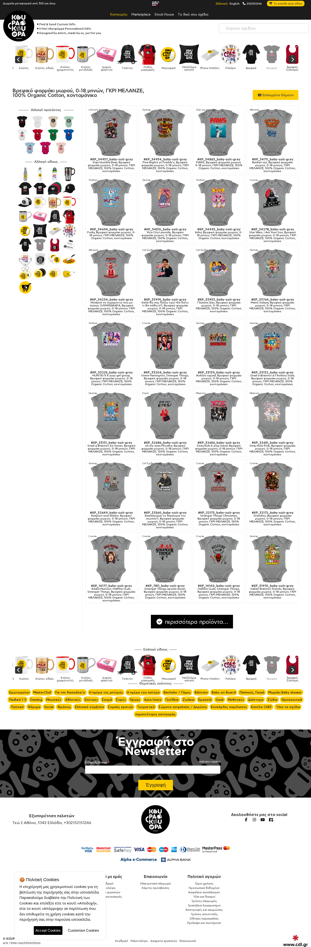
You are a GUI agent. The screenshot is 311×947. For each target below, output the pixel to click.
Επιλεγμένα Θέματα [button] (278, 95)
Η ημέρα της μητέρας (106, 692)
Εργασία (205, 700)
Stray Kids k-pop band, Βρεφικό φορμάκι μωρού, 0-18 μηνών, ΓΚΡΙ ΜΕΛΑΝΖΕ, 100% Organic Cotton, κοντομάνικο (218, 448)
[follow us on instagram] (254, 819)
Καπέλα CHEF (261, 707)
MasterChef (42, 692)
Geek (220, 700)
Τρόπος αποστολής (204, 914)
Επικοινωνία (155, 876)
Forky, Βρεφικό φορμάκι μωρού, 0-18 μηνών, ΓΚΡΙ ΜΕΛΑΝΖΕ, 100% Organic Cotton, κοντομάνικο (111, 234)
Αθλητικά (254, 109)
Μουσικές (201, 393)
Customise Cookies (83, 930)
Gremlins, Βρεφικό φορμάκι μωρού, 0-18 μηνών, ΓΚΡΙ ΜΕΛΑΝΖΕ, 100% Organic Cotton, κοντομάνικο (273, 518)
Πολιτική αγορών (204, 876)
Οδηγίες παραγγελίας (204, 918)
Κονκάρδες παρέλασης (229, 707)
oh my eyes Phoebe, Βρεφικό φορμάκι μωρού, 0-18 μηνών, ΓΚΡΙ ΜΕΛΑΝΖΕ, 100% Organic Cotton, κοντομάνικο (165, 448)
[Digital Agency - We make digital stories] (295, 941)
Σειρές (145, 393)
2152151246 (254, 3)
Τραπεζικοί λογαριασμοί (204, 905)
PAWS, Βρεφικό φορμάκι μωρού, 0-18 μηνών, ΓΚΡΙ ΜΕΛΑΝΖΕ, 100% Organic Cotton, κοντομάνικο (218, 164)
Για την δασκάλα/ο (70, 692)
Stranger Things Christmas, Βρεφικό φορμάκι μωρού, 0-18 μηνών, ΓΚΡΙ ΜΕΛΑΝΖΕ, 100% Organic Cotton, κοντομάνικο (219, 518)
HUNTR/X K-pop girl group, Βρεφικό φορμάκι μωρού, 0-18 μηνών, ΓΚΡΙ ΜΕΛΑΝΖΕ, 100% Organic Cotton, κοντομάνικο (111, 378)
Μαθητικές (236, 700)
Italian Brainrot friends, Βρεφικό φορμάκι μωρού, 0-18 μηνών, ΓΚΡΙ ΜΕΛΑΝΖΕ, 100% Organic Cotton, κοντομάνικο (272, 591)
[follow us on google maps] (270, 819)
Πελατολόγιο (107, 888)
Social (48, 707)
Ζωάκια (188, 700)
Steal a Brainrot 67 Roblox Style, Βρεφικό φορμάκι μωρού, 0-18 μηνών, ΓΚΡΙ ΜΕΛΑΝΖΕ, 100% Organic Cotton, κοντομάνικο (272, 378)
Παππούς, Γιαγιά (252, 692)
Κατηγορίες (119, 14)
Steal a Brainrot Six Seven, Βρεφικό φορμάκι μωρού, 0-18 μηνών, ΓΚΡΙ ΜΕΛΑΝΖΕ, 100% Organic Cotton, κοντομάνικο (111, 448)
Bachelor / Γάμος (177, 692)
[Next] (292, 59)
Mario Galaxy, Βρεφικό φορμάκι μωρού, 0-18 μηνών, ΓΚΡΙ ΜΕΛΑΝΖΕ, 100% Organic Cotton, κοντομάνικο (273, 305)
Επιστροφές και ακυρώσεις (204, 910)
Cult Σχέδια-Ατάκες (152, 250)
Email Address (97, 762)
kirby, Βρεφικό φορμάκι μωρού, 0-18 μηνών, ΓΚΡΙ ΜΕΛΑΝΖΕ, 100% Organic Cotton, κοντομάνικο (218, 234)
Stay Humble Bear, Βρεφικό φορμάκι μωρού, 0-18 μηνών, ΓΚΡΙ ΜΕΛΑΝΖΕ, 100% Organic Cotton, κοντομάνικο (111, 165)
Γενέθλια (172, 700)
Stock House (164, 14)
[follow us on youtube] (262, 819)
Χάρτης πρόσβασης (155, 888)
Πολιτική (17, 707)
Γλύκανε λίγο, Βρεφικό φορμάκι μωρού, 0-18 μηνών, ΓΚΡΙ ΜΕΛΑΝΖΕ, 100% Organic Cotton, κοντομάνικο (219, 305)
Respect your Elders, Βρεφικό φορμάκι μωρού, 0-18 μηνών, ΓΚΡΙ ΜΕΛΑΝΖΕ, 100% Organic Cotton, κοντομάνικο (111, 518)
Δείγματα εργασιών (107, 892)
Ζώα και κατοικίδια (206, 109)
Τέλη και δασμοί (204, 896)
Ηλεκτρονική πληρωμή (155, 883)
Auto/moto (153, 700)
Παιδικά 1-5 (17, 700)
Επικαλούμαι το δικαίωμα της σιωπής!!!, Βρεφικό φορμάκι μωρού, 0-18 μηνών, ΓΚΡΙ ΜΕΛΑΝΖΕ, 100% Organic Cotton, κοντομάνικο (165, 520)
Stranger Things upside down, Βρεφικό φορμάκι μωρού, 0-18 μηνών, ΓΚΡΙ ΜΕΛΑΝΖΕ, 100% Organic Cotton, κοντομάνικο (165, 591)
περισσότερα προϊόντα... (195, 621)
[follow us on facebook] (246, 819)
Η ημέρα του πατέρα (143, 692)
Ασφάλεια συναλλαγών (204, 892)
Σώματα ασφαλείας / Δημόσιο (183, 707)
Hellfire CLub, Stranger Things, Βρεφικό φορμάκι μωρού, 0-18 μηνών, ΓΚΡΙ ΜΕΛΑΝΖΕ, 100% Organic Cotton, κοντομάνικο (219, 591)
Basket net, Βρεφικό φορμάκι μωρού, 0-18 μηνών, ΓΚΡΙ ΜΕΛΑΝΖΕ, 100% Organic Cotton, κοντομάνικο (273, 165)
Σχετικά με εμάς (107, 876)
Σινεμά (107, 700)
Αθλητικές (73, 700)
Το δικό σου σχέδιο (193, 14)
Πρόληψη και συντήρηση (204, 923)
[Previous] (18, 59)
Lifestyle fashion (97, 109)
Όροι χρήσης (204, 883)
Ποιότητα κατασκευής (107, 896)
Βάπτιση (201, 692)
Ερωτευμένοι (19, 692)
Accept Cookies (48, 930)
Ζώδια (272, 700)
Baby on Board (224, 692)
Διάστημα (255, 700)
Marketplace (141, 14)
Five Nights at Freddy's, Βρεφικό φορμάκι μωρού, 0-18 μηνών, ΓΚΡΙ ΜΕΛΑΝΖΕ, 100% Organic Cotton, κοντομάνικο (165, 165)
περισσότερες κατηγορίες (155, 714)
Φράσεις (64, 707)
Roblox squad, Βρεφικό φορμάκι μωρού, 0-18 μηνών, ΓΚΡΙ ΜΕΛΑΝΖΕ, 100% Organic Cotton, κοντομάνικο (219, 378)
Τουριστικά (146, 707)
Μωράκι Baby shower (285, 692)
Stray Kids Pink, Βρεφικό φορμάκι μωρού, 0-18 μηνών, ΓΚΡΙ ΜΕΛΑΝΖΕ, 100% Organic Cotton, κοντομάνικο (273, 448)
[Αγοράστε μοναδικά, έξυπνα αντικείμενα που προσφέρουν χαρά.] (19, 26)
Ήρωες (135, 700)
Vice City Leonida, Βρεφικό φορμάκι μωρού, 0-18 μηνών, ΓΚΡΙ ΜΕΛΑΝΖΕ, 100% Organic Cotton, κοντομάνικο (165, 235)
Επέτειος (91, 700)
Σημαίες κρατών (120, 707)
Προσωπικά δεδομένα (204, 888)
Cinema (254, 180)
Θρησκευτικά (291, 700)
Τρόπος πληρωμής (204, 901)
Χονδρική (106, 883)
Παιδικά (93, 180)
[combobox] (264, 28)
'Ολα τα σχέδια (288, 707)
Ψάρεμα (34, 707)
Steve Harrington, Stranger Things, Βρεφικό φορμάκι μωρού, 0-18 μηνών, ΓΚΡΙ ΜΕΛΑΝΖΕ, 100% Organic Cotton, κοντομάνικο (165, 378)
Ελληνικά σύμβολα (89, 707)
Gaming (146, 109)
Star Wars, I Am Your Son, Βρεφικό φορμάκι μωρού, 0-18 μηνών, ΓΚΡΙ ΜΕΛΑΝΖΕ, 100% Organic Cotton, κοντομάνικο (272, 235)
